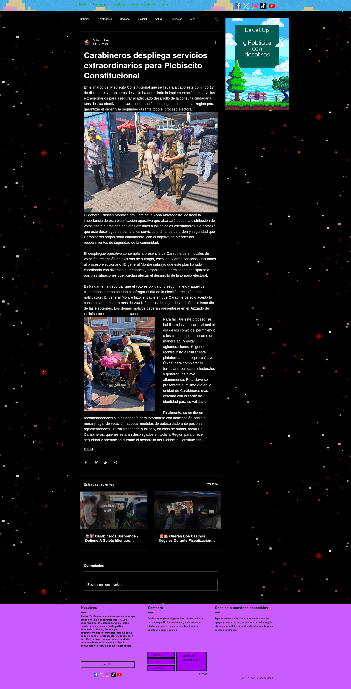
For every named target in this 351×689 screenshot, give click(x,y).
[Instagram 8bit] (254, 6)
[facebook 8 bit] (237, 6)
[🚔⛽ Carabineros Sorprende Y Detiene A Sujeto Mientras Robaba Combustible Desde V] (113, 510)
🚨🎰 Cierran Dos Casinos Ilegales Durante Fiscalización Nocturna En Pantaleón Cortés (185, 538)
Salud (158, 19)
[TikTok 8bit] (263, 6)
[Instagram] (107, 674)
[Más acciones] (215, 42)
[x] (246, 6)
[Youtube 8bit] (272, 6)
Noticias (85, 19)
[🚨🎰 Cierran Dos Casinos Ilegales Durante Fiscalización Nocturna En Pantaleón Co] (187, 510)
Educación (176, 19)
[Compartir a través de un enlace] (106, 462)
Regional (125, 19)
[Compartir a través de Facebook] (86, 462)
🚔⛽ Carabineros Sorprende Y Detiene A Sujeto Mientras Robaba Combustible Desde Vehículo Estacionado (112, 538)
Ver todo (212, 483)
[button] (216, 19)
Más (192, 19)
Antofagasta (105, 19)
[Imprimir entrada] (116, 462)
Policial (142, 19)
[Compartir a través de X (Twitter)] (96, 462)
